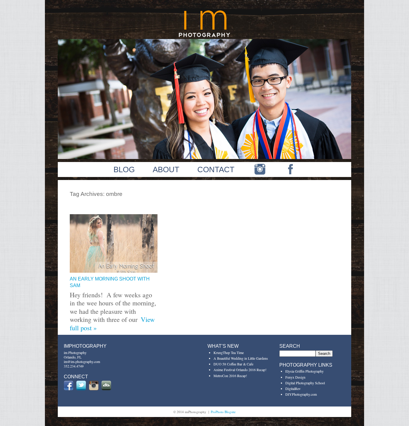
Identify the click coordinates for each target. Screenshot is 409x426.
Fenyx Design (295, 377)
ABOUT (166, 169)
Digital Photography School (305, 382)
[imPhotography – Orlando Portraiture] (204, 36)
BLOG (124, 169)
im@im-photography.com (82, 361)
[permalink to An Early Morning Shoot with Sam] (113, 270)
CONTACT (215, 169)
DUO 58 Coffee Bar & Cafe (233, 364)
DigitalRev (293, 388)
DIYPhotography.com (301, 394)
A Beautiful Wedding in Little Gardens (240, 358)
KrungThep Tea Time (228, 352)
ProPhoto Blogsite (223, 412)
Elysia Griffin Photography (304, 371)
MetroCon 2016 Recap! (230, 375)
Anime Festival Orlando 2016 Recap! (239, 369)
